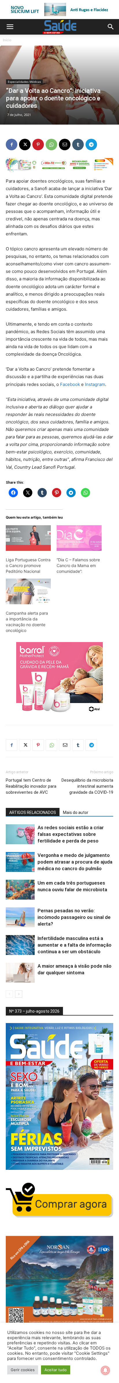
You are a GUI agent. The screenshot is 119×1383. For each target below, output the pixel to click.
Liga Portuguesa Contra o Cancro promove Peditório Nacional (28, 565)
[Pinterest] (38, 144)
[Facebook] (11, 144)
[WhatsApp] (51, 144)
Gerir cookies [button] (23, 1369)
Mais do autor (75, 812)
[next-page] (18, 994)
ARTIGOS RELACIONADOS (32, 812)
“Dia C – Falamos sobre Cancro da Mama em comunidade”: (78, 565)
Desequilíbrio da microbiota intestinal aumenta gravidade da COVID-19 (87, 786)
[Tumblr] (78, 144)
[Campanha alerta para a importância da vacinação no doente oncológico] (28, 591)
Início (7, 39)
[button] (10, 27)
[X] (25, 144)
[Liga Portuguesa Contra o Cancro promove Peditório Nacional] (28, 538)
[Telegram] (91, 144)
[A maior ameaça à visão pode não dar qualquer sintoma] (20, 973)
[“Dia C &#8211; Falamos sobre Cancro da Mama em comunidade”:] (79, 538)
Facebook (70, 384)
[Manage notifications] (105, 1370)
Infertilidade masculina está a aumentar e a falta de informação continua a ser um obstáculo (74, 944)
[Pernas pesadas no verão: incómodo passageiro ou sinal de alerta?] (20, 917)
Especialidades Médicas (24, 82)
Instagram (95, 384)
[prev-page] (9, 994)
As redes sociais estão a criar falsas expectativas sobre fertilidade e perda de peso (71, 834)
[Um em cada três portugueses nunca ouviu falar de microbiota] (20, 890)
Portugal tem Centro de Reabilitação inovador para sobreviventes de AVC (31, 786)
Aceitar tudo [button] (55, 1369)
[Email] (64, 144)
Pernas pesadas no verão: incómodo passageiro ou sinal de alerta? (74, 917)
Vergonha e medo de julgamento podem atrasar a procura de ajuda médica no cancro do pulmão (75, 861)
